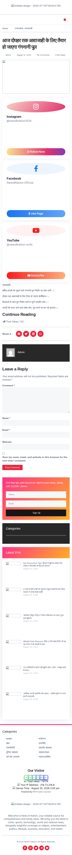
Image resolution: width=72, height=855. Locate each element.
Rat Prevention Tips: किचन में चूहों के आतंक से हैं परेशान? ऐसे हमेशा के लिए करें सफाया (42, 564)
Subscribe (37, 275)
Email (6, 430)
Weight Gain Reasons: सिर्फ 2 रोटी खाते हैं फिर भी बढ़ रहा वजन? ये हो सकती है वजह (44, 642)
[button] (65, 20)
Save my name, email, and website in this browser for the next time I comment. (34, 459)
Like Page (36, 213)
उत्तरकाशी (28, 28)
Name (6, 418)
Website (7, 442)
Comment (8, 385)
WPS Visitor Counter (41, 792)
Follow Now (37, 151)
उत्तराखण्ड (19, 28)
